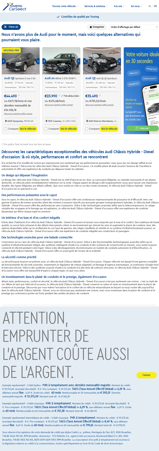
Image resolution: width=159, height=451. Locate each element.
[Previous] (4, 61)
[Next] (38, 61)
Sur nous (135, 6)
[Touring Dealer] (15, 6)
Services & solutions (94, 6)
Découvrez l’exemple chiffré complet (18, 114)
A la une (118, 6)
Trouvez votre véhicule (64, 6)
